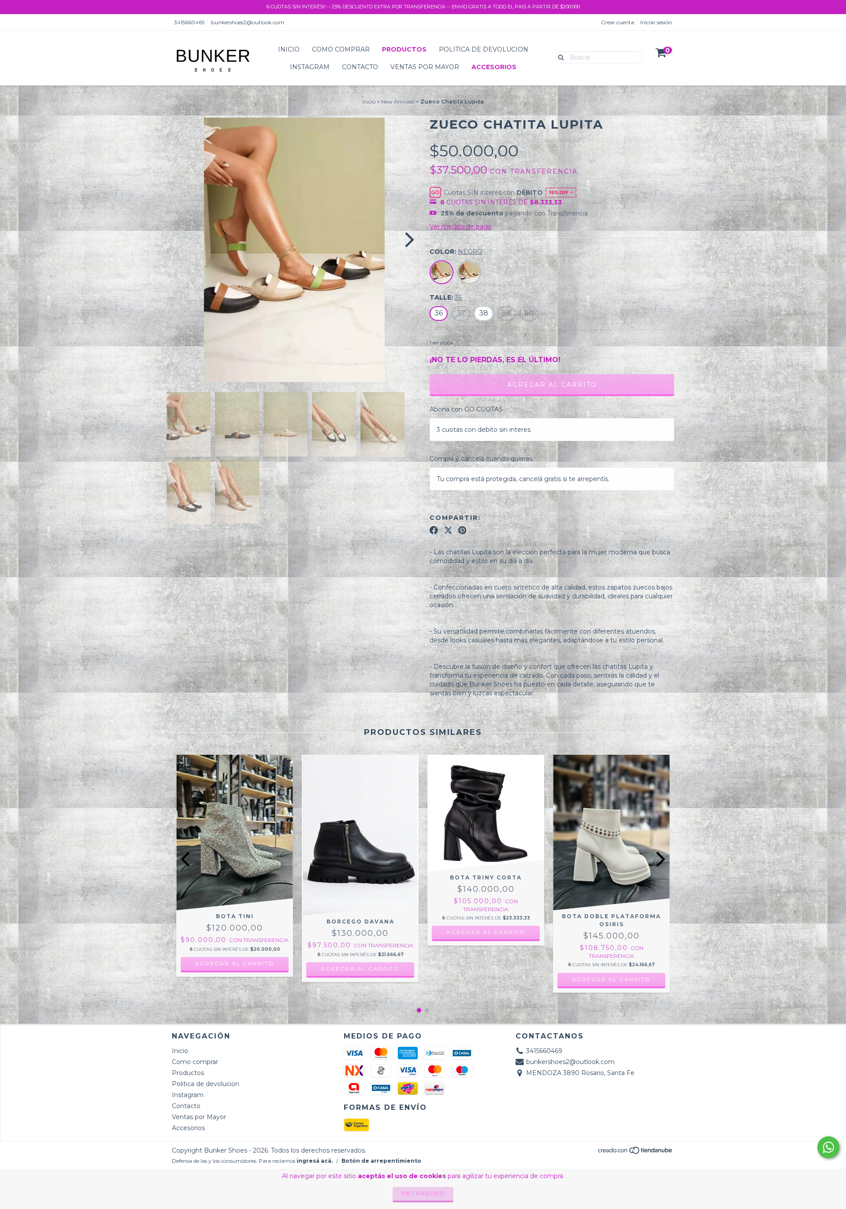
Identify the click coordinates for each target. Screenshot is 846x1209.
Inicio (289, 49)
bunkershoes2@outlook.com (247, 22)
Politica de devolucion (483, 49)
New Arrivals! (398, 101)
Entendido (423, 1193)
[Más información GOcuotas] (560, 192)
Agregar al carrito (234, 963)
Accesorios (493, 67)
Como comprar (341, 49)
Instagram (310, 67)
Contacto (360, 67)
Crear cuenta (617, 22)
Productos (404, 49)
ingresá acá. (315, 1160)
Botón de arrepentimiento (381, 1160)
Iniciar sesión (656, 22)
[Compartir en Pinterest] (462, 530)
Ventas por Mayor (424, 67)
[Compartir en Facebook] (434, 530)
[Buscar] (559, 56)
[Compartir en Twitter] (448, 530)
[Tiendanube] (635, 1153)
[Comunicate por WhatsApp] (828, 1147)
